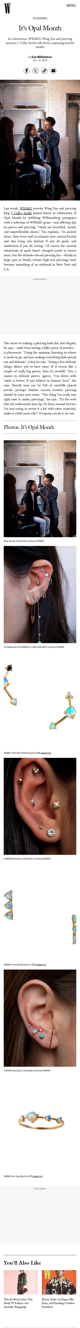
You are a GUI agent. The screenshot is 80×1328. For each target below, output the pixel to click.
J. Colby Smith (21, 213)
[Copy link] (44, 71)
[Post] (36, 71)
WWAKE (26, 208)
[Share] (27, 71)
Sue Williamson (41, 57)
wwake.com (46, 752)
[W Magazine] (7, 8)
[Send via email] (53, 71)
